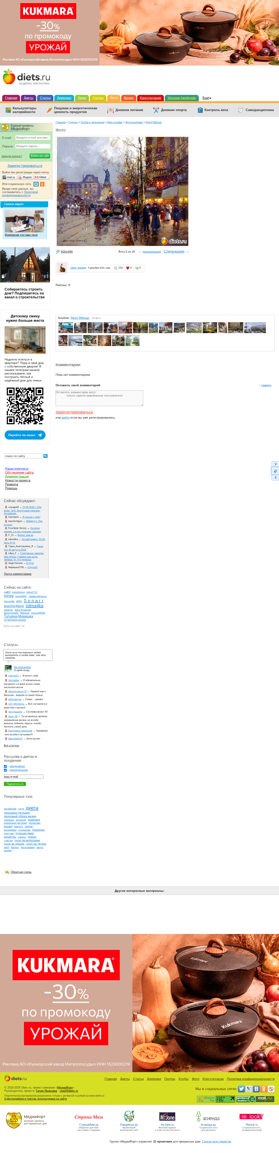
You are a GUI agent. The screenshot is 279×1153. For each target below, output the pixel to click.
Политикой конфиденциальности (20, 193)
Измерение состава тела (21, 235)
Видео (128, 98)
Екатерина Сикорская (20, 730)
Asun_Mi (12, 716)
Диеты (28, 98)
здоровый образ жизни (20, 816)
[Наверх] (275, 464)
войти (66, 417)
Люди (82, 98)
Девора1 (24, 613)
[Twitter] (241, 1088)
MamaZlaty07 (15, 738)
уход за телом (36, 843)
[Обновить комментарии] (275, 471)
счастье (8, 840)
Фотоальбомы (134, 122)
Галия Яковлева (46, 1090)
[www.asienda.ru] (208, 1121)
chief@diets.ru (69, 1090)
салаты (22, 837)
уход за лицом (14, 843)
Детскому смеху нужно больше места (25, 318)
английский (10, 808)
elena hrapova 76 (17, 691)
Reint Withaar (154, 122)
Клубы (184, 1079)
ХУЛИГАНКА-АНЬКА (15, 620)
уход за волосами (27, 840)
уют (6, 847)
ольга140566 (38, 613)
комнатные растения (15, 823)
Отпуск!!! (32, 567)
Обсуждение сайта (19, 472)
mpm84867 (21, 596)
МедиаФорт (65, 1087)
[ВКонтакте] (256, 1088)
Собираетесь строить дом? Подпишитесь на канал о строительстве (25, 293)
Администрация (17, 476)
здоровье (9, 820)
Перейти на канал (21, 435)
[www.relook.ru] (251, 1121)
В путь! (30, 563)
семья (32, 836)
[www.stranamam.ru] (89, 1121)
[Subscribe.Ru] (271, 1088)
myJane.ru (167, 1124)
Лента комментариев (17, 574)
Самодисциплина (260, 110)
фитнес (15, 847)
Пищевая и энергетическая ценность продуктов (75, 110)
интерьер (21, 820)
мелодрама (10, 830)
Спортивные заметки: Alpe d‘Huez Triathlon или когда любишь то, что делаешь (24, 556)
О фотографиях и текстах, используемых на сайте (35, 1098)
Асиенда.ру (208, 1124)
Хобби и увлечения (92, 122)
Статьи (45, 98)
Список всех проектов (216, 1141)
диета (32, 808)
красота (18, 826)
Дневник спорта (174, 110)
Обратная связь (21, 872)
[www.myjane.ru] (167, 1121)
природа (38, 829)
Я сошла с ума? (31, 517)
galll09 (7, 592)
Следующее (174, 251)
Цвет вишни (78, 267)
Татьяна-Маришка (18, 616)
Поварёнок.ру (129, 1124)
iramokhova (18, 592)
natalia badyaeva (38, 596)
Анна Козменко (23, 610)
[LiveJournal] (248, 1088)
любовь (29, 826)
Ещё (205, 98)
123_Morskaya (16, 704)
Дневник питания (129, 110)
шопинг (8, 850)
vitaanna (8, 610)
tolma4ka (34, 605)
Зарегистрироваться (74, 412)
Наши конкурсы (17, 468)
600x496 (67, 251)
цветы (39, 847)
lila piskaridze (22, 667)
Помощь (11, 488)
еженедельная (19, 770)
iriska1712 (31, 592)
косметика (34, 823)
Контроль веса (216, 110)
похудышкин (15, 711)
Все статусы (11, 745)
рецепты (10, 836)
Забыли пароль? (12, 156)
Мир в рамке (114, 122)
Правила (11, 484)
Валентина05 (11, 613)
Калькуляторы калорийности (24, 110)
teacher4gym (14, 606)
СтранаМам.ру (89, 1124)
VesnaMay (13, 680)
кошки (8, 826)
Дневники (64, 98)
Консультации (150, 98)
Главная (11, 98)
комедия (34, 819)
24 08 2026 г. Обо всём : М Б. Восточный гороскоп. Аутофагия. (22, 510)
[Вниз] (275, 477)
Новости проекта (17, 480)
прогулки (9, 833)
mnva (9, 596)
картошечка (14, 699)
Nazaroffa (9, 601)
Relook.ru (252, 1124)
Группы (98, 98)
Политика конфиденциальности (251, 1079)
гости (21, 808)
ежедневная (17, 766)
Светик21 (13, 675)
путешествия (24, 833)
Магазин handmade (182, 98)
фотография (28, 847)
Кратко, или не (25, 535)
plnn (19, 601)
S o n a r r (33, 600)
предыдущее (152, 251)
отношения (24, 830)
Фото (113, 98)
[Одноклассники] (263, 1088)
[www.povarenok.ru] (129, 1121)
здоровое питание (17, 812)
